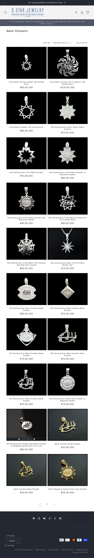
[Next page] (54, 504)
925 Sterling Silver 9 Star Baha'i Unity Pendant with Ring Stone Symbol (26, 264)
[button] (5, 12)
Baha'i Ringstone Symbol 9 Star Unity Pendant (67, 489)
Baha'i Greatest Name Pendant (67, 444)
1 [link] (40, 504)
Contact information (80, 552)
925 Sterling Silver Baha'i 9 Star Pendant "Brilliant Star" (67, 264)
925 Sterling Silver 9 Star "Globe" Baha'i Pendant (67, 128)
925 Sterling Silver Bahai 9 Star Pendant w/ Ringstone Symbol (68, 400)
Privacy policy (53, 550)
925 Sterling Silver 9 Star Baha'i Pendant (26, 172)
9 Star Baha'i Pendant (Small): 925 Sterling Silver (26, 83)
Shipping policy (82, 550)
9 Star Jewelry (27, 550)
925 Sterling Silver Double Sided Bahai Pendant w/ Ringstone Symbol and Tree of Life (26, 445)
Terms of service (67, 550)
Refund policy (41, 550)
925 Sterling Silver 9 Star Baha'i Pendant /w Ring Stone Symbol (67, 173)
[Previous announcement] (5, 2)
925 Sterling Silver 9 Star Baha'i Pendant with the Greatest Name (68, 219)
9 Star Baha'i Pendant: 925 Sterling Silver (26, 127)
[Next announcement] (89, 2)
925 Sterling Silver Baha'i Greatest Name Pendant (26, 309)
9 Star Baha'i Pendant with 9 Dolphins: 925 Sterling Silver (67, 83)
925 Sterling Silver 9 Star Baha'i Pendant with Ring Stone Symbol (26, 219)
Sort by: (46, 43)
